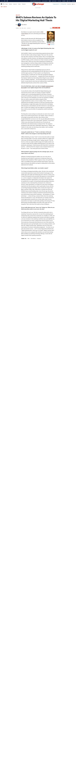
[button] (3, 4)
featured (39, 238)
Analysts (5, 6)
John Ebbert (24, 24)
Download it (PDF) (25, 45)
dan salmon (33, 238)
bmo (28, 238)
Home (1, 6)
